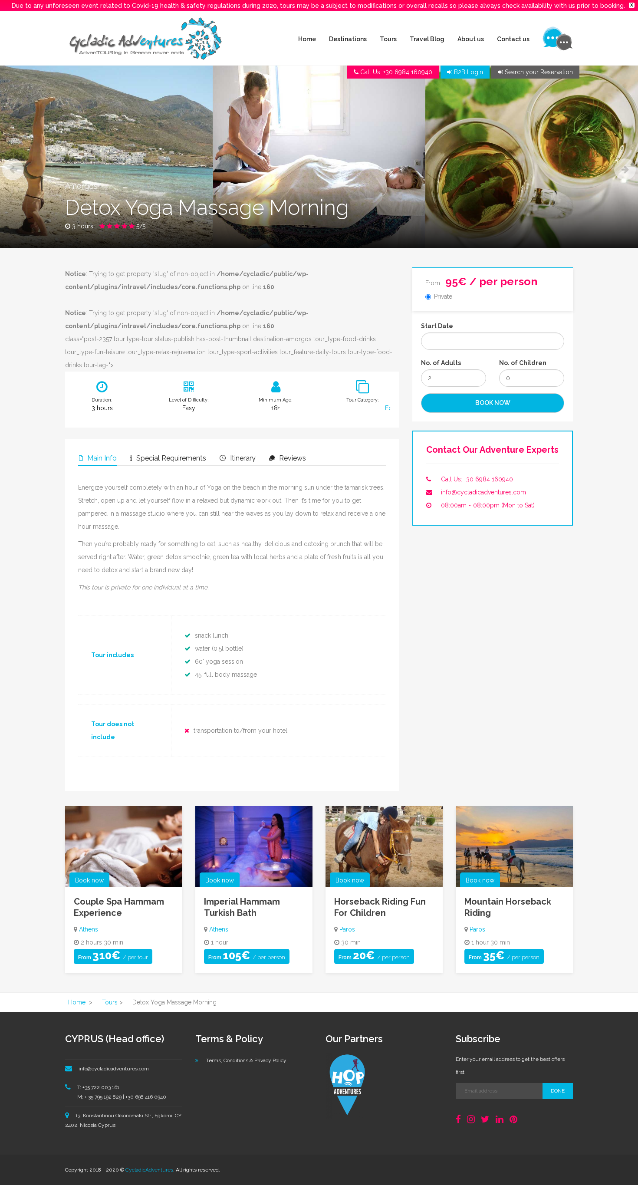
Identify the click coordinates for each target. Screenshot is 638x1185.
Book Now (492, 402)
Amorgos (81, 186)
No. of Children (522, 362)
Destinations (348, 39)
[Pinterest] (513, 1119)
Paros (347, 929)
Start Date (437, 326)
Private (443, 296)
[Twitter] (485, 1119)
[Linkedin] (499, 1119)
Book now (89, 880)
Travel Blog (427, 39)
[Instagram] (471, 1119)
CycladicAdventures (149, 1170)
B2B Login (467, 72)
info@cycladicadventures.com (483, 492)
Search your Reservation (538, 72)
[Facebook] (458, 1119)
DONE (558, 1091)
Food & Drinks (389, 408)
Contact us (513, 39)
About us (470, 39)
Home (307, 39)
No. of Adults (441, 362)
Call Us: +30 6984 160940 (477, 479)
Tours (388, 39)
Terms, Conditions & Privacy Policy (246, 1060)
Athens (88, 929)
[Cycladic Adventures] (145, 38)
